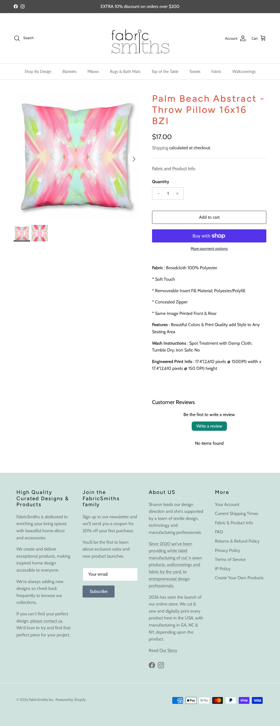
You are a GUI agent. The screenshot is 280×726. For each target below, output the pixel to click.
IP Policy (223, 568)
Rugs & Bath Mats (125, 71)
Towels (194, 71)
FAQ (219, 531)
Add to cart (209, 217)
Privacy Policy (227, 550)
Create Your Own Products (239, 577)
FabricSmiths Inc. (41, 699)
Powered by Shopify (71, 699)
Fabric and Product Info (173, 168)
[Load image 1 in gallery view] (77, 156)
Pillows (93, 71)
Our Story (168, 650)
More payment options (209, 248)
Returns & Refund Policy (237, 541)
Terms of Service (230, 559)
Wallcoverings (244, 71)
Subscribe (98, 591)
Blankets (69, 71)
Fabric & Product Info (234, 522)
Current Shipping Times (236, 513)
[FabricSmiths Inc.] (140, 38)
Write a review (209, 426)
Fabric (216, 71)
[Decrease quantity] (157, 194)
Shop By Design (38, 71)
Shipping (160, 147)
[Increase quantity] (178, 194)
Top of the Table (164, 71)
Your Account (227, 504)
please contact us (46, 620)
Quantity (160, 181)
